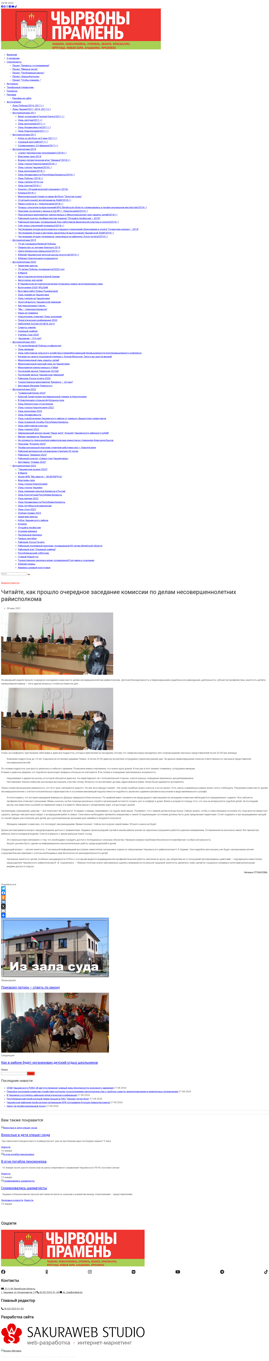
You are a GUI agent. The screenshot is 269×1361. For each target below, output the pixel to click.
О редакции (13, 58)
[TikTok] (16, 6)
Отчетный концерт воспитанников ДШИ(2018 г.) (44, 200)
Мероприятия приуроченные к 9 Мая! (38, 367)
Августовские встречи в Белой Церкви (39, 276)
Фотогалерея (14, 101)
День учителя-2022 (28, 429)
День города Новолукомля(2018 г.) (37, 163)
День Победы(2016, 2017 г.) (28, 105)
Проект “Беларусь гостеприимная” (30, 65)
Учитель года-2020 (28, 334)
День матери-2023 (28, 498)
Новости (14, 582)
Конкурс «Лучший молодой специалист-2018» (43, 189)
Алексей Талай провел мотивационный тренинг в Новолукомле (52, 396)
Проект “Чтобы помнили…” (26, 80)
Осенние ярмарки (27, 531)
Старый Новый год (28, 556)
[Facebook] (2, 6)
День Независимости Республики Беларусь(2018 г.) (46, 174)
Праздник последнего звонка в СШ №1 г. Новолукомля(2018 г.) (53, 211)
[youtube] (177, 1272)
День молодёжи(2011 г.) (31, 123)
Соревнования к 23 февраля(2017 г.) (38, 145)
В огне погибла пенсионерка (24, 1161)
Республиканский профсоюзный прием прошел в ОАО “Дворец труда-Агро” (48, 1098)
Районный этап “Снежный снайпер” (37, 549)
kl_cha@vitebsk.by (72, 1292)
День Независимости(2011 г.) (34, 127)
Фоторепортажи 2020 (24, 262)
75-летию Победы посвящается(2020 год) (41, 269)
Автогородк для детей (30, 280)
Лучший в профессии (29, 527)
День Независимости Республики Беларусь (41, 502)
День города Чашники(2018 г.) (35, 167)
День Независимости (29, 414)
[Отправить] (134, 915)
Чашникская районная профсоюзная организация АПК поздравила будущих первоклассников (58, 1102)
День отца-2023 (27, 509)
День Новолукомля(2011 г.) (33, 131)
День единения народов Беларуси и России (41, 491)
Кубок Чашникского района (33, 520)
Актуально (12, 83)
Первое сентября (27, 538)
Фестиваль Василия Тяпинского (35, 385)
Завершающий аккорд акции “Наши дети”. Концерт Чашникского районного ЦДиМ (63, 433)
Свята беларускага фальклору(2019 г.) (39, 251)
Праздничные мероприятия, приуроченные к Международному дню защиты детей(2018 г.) (67, 214)
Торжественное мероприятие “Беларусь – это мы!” (45, 382)
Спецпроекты (14, 61)
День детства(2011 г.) (30, 120)
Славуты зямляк (27, 327)
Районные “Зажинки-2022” (32, 454)
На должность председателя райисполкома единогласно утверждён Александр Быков (65, 440)
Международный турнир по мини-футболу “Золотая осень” (50, 196)
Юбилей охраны (26, 564)
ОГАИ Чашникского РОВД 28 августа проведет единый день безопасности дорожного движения (60, 1087)
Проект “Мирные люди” (25, 69)
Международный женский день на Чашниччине (44, 363)
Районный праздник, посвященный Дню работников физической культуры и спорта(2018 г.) (68, 222)
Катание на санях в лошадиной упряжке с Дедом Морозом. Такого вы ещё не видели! (65, 356)
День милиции (26, 349)
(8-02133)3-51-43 (49, 1292)
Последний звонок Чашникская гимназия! (41, 374)
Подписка (12, 91)
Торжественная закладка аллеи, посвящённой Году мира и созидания (56, 560)
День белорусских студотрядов (35, 403)
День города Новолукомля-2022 (36, 407)
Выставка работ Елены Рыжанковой (38, 291)
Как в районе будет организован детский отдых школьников (49, 1062)
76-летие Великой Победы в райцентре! (39, 345)
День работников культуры (33, 425)
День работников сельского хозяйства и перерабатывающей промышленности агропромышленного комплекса (80, 353)
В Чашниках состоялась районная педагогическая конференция (42, 1095)
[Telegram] (134, 888)
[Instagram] (7, 6)
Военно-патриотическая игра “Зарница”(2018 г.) (44, 160)
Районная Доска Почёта (31, 542)
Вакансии (12, 54)
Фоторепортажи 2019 (24, 240)
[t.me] (222, 1272)
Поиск (4, 1069)
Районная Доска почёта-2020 (34, 378)
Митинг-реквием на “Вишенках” (35, 436)
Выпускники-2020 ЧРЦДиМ (33, 287)
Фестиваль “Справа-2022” (32, 462)
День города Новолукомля (32, 483)
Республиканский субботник (33, 553)
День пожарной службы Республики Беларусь (43, 422)
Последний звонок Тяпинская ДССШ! (38, 371)
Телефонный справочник (20, 87)
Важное (5, 582)
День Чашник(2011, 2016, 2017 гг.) (31, 109)
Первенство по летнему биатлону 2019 (39, 247)
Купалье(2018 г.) (27, 192)
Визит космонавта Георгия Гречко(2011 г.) (41, 116)
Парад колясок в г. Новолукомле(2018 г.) (40, 203)
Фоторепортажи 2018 (24, 149)
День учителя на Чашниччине (34, 298)
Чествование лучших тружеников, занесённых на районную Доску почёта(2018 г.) (63, 236)
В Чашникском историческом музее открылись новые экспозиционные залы (60, 283)
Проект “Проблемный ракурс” (28, 72)
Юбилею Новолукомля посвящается (38, 258)
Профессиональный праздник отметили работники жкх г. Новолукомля (57, 447)
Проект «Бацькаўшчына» (26, 76)
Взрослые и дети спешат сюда (25, 1135)
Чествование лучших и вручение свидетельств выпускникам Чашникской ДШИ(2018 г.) (66, 232)
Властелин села (26, 480)
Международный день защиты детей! (38, 360)
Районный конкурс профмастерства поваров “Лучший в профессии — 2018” (59, 218)
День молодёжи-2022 (30, 411)
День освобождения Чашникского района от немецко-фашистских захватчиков (62, 418)
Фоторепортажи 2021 (24, 342)
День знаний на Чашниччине (33, 294)
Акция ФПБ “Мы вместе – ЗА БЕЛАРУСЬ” (40, 476)
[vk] (133, 1272)
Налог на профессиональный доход (26, 1106)
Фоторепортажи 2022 (24, 389)
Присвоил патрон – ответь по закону (30, 987)
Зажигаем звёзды (28, 265)
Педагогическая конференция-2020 (37, 320)
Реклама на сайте (21, 98)
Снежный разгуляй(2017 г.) (33, 141)
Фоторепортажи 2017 (24, 134)
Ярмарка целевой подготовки (34, 567)
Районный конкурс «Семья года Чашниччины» (43, 458)
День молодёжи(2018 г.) (31, 171)
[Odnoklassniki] (134, 897)
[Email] (134, 911)
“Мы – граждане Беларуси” (32, 309)
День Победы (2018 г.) (30, 178)
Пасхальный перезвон (30, 534)
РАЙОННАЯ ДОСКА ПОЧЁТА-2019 (36, 323)
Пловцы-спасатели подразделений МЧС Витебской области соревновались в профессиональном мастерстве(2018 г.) (82, 207)
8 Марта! (22, 272)
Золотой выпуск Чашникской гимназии (39, 302)
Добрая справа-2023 (29, 513)
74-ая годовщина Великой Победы (37, 243)
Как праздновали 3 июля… (32, 305)
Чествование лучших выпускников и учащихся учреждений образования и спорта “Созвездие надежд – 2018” (78, 229)
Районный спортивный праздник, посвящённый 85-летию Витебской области (60, 545)
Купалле (22, 524)
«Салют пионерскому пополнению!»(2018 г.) (42, 152)
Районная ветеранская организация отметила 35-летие (48, 451)
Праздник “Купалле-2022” (32, 443)
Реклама (11, 94)
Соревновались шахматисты (24, 1188)
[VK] (10, 6)
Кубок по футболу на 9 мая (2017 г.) (37, 138)
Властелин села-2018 (29, 156)
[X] (134, 906)
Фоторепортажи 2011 (24, 112)
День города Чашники (30, 487)
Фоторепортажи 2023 (24, 465)
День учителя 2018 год (30, 182)
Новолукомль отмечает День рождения (40, 316)
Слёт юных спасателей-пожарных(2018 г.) (41, 225)
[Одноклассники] (5, 6)
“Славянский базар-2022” (32, 393)
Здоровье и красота (12, 1200)
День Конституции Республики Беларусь (40, 494)
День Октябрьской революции (35, 505)
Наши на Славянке (28, 312)
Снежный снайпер (28, 331)
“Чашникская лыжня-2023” (33, 469)
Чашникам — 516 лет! (29, 338)
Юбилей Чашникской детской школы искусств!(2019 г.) (48, 254)
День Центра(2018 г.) (29, 185)
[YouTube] (12, 6)
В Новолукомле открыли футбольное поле (41, 400)
